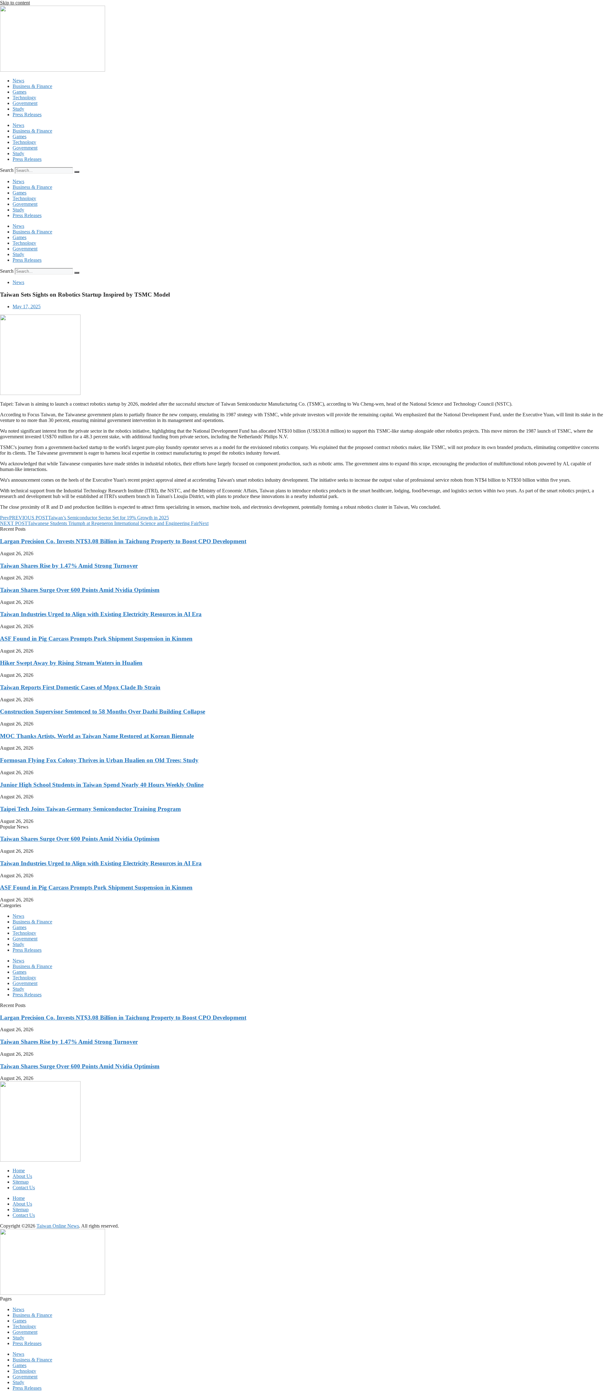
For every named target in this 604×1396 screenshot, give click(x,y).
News (18, 80)
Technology (24, 97)
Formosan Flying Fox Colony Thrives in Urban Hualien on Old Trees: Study (99, 760)
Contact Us (24, 1187)
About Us (22, 1176)
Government (25, 103)
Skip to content (15, 2)
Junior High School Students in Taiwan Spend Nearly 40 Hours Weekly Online (102, 784)
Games (19, 92)
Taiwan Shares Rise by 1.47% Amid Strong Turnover (69, 565)
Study (18, 109)
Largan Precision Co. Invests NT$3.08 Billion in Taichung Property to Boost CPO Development (123, 541)
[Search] (76, 172)
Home (19, 1170)
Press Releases (27, 114)
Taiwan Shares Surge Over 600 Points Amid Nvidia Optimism (79, 590)
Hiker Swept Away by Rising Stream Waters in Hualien (71, 663)
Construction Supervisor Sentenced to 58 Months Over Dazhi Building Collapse (102, 711)
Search (7, 170)
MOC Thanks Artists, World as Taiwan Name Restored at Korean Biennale (97, 736)
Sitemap (21, 1182)
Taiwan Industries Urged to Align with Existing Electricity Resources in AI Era (101, 614)
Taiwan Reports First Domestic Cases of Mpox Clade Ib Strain (80, 687)
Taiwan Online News (57, 1226)
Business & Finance (32, 86)
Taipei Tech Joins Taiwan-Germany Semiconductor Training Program (90, 809)
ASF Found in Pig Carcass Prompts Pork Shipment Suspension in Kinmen (96, 638)
